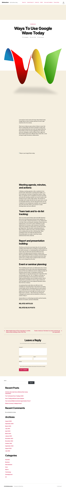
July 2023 (7, 428)
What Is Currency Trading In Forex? (13, 403)
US (6, 477)
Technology (33, 24)
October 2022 (8, 443)
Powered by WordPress (18, 486)
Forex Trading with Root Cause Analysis (14, 398)
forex (6, 467)
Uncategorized (8, 474)
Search (5, 380)
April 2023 (7, 431)
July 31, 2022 (33, 37)
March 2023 (8, 433)
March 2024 (8, 426)
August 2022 (8, 448)
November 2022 (9, 441)
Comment (21, 347)
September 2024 (9, 423)
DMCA (41, 2)
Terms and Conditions (48, 2)
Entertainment (8, 464)
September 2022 (9, 446)
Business (7, 462)
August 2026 (8, 421)
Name (20, 356)
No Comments (41, 37)
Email (34, 356)
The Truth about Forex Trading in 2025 (14, 396)
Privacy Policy (56, 2)
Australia (7, 459)
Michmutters (5, 2)
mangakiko (26, 37)
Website (20, 361)
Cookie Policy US (30, 2)
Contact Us (37, 2)
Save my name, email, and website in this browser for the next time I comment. (32, 366)
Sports (7, 469)
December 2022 (9, 438)
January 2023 (8, 436)
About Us (24, 2)
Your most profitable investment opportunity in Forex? (18, 401)
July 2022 (7, 451)
